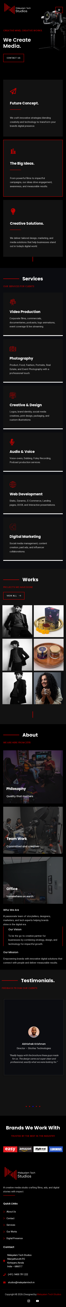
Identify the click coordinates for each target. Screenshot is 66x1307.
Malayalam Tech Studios (49, 1294)
